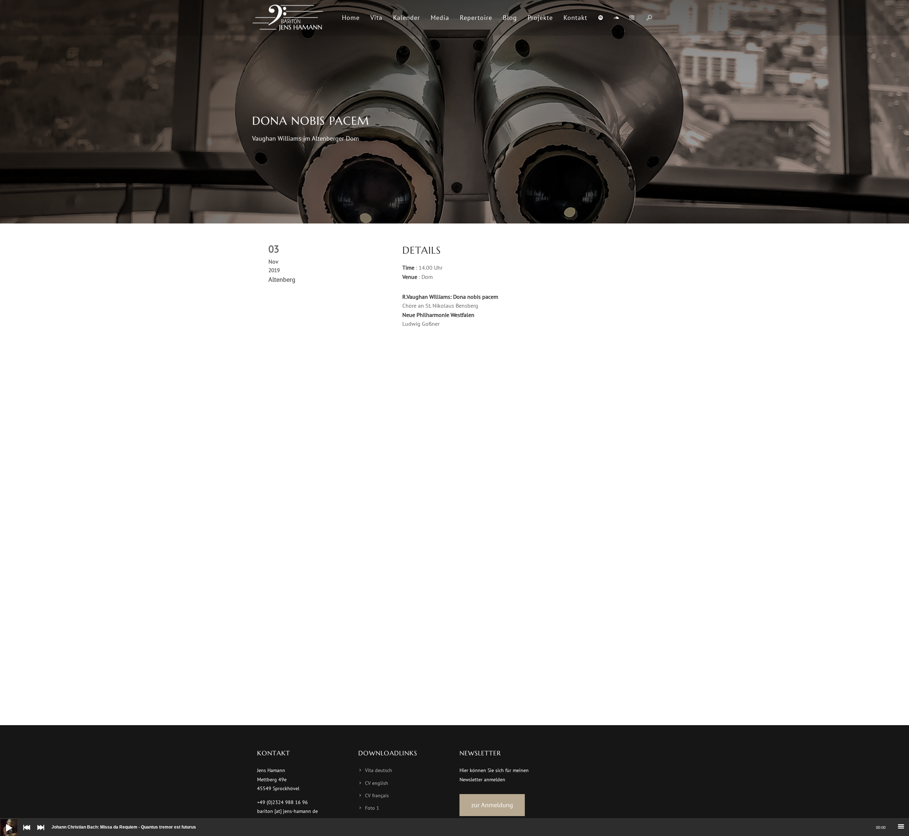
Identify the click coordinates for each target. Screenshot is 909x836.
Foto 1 (372, 808)
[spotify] (600, 18)
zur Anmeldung (492, 805)
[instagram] (631, 18)
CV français (377, 795)
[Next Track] (39, 832)
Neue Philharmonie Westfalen (438, 314)
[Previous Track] (24, 832)
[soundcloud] (616, 18)
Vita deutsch (378, 770)
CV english (376, 783)
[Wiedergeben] (3, 822)
